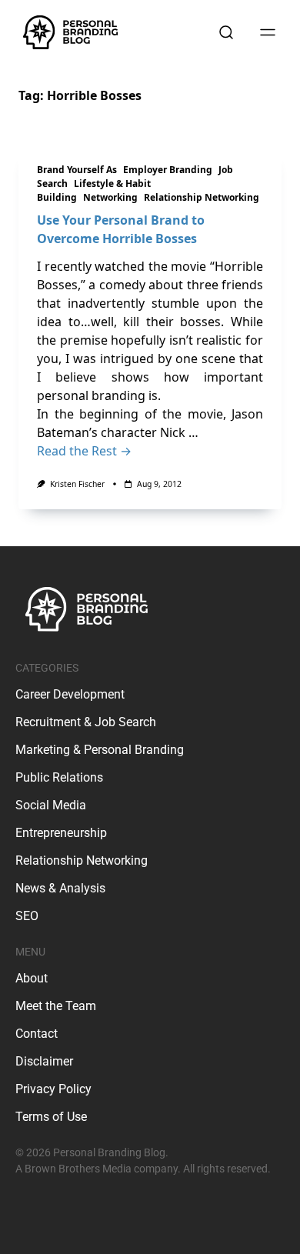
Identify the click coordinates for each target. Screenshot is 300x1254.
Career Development (70, 694)
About (31, 978)
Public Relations (59, 777)
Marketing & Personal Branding (99, 749)
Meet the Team (55, 1006)
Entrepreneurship (61, 832)
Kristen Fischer (77, 484)
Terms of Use (51, 1116)
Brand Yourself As (77, 169)
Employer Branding (167, 169)
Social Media (50, 805)
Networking (110, 197)
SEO (26, 916)
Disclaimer (44, 1061)
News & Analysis (60, 888)
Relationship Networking (201, 197)
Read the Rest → (84, 450)
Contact (36, 1033)
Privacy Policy (53, 1089)
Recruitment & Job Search (85, 722)
